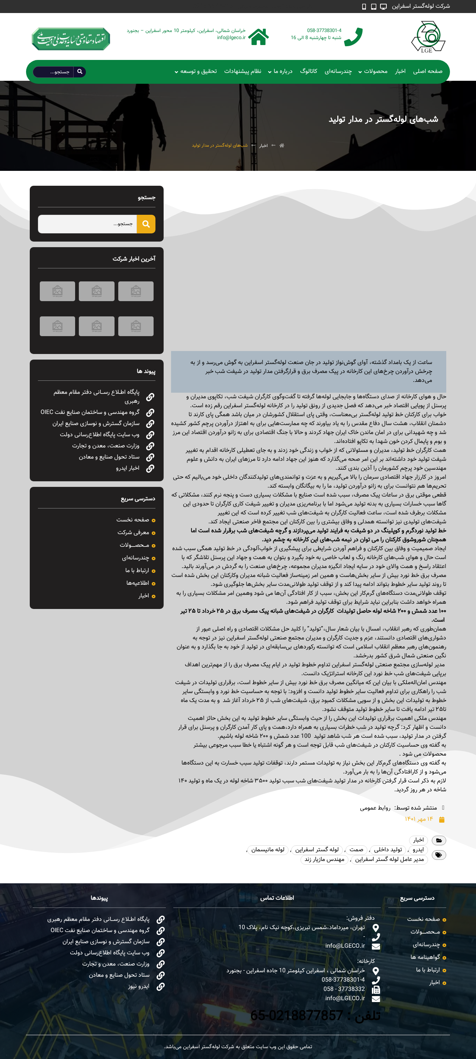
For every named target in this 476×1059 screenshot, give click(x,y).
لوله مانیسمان (267, 850)
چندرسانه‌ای (338, 71)
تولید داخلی (388, 850)
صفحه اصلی (428, 71)
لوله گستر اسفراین (317, 850)
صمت (356, 850)
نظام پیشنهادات (242, 71)
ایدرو (418, 850)
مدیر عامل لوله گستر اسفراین (389, 859)
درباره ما (283, 71)
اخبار (400, 71)
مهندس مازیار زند (324, 859)
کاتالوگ (308, 71)
